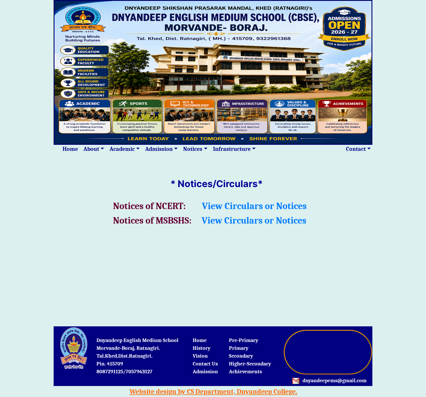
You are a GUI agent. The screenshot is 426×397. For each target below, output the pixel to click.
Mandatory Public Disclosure (298, 149)
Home (70, 149)
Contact (356, 149)
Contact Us (205, 364)
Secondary (241, 356)
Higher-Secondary (250, 364)
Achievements (245, 372)
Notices (192, 149)
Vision (200, 356)
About (91, 149)
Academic (122, 149)
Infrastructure (232, 149)
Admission (159, 149)
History (201, 348)
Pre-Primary (243, 340)
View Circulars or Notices (254, 206)
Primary (238, 348)
